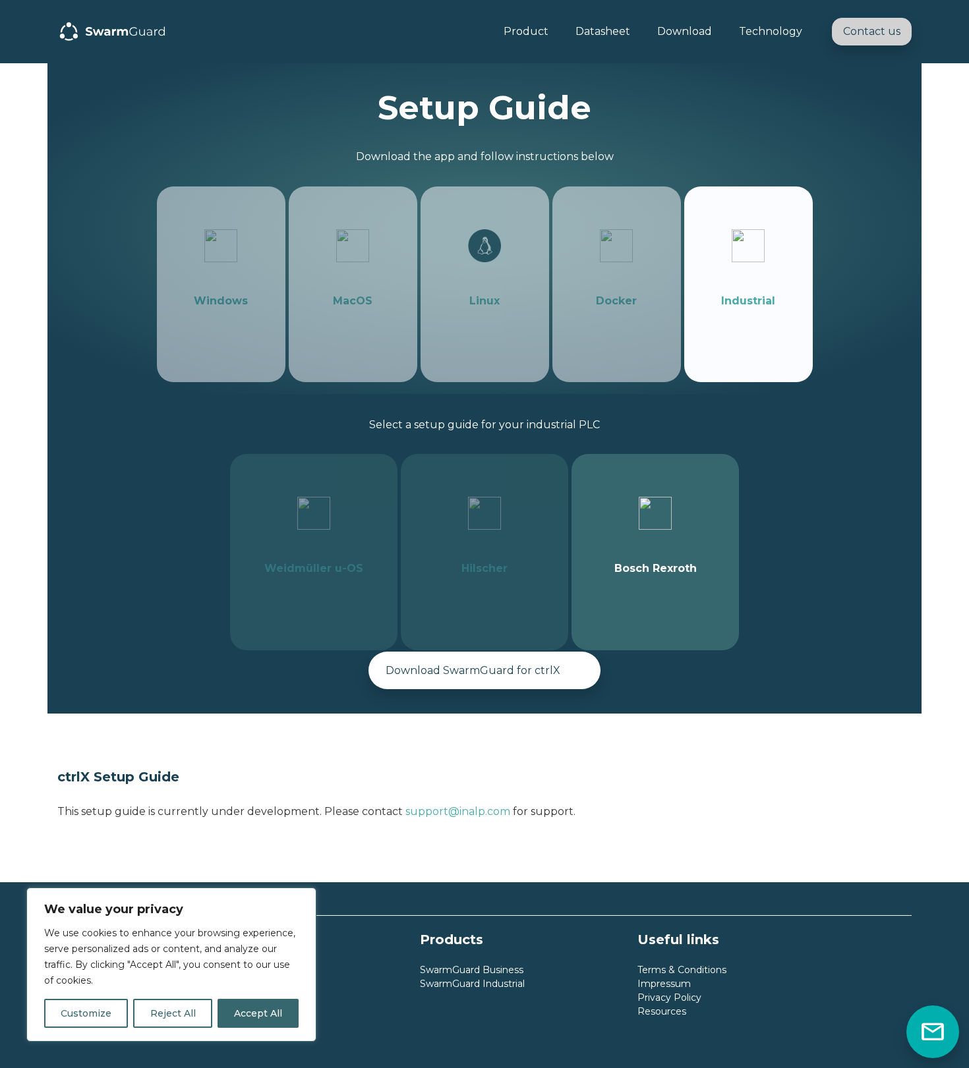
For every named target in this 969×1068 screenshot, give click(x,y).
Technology (770, 31)
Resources (661, 1011)
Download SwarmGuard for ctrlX (473, 670)
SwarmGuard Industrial (472, 984)
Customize (86, 1013)
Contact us (871, 31)
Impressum (664, 984)
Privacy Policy (669, 997)
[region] (171, 964)
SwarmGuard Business (471, 970)
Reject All (173, 1013)
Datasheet (602, 31)
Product (526, 31)
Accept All (258, 1013)
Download (684, 31)
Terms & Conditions (681, 970)
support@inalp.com (457, 811)
